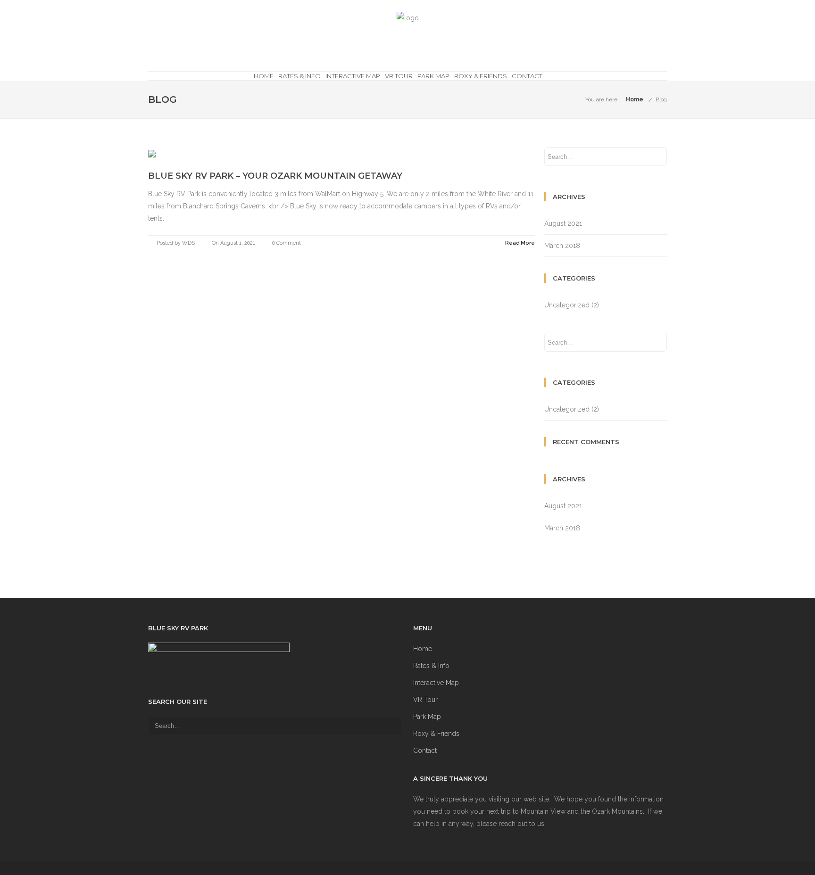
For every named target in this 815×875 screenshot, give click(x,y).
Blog (661, 99)
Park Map (433, 76)
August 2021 (563, 223)
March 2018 (562, 245)
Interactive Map (352, 76)
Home (264, 76)
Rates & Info (299, 76)
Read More (520, 243)
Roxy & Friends (480, 76)
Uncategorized (567, 305)
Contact (527, 76)
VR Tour (399, 76)
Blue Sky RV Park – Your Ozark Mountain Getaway (275, 176)
